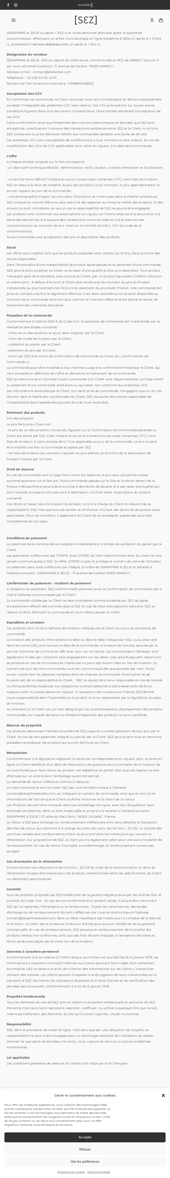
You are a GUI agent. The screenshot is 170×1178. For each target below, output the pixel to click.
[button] (163, 1095)
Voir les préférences (85, 1161)
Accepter (85, 1137)
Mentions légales (98, 1172)
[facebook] (8, 5)
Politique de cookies (71, 1172)
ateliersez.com (57, 44)
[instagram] (15, 5)
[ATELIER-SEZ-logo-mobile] (85, 17)
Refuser (85, 1149)
